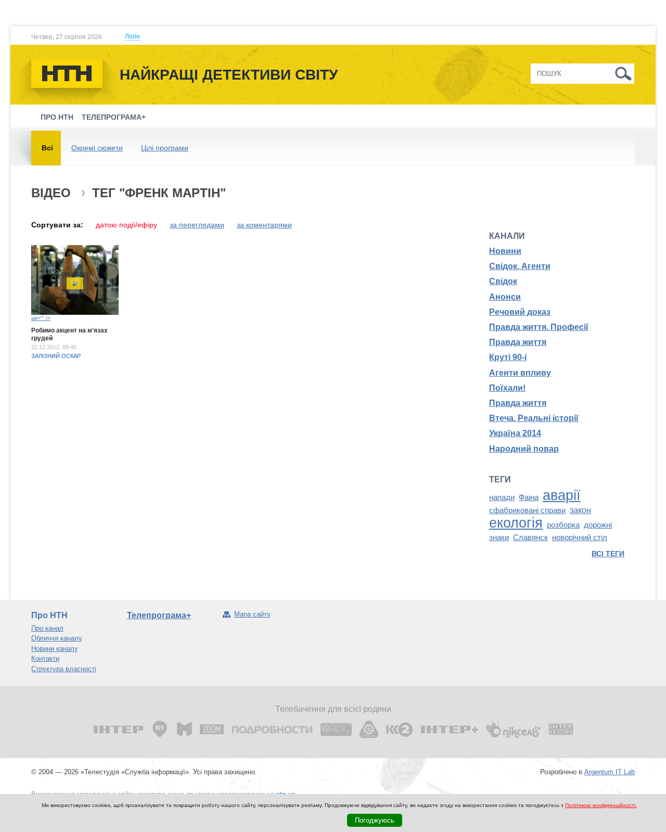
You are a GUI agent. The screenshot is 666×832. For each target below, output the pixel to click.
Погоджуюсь (374, 820)
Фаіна (529, 497)
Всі (47, 148)
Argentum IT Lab (609, 772)
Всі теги (608, 553)
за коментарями (264, 225)
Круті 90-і (508, 357)
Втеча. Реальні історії (534, 418)
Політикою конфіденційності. (601, 805)
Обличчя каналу (56, 638)
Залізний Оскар (56, 356)
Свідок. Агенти (519, 266)
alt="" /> (40, 318)
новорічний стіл (579, 537)
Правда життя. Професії (538, 327)
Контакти (45, 658)
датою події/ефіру (126, 225)
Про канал (47, 628)
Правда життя (517, 342)
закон (580, 510)
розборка (563, 525)
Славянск (530, 537)
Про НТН (57, 117)
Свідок (503, 281)
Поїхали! (507, 387)
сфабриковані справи (527, 510)
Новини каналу (54, 648)
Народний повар (524, 448)
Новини (505, 251)
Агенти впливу (520, 372)
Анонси (505, 296)
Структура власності (63, 669)
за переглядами (197, 225)
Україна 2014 (515, 433)
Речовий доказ (519, 312)
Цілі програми (164, 148)
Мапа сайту (252, 614)
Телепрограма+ (114, 117)
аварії (562, 495)
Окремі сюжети (97, 148)
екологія (516, 523)
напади (502, 497)
